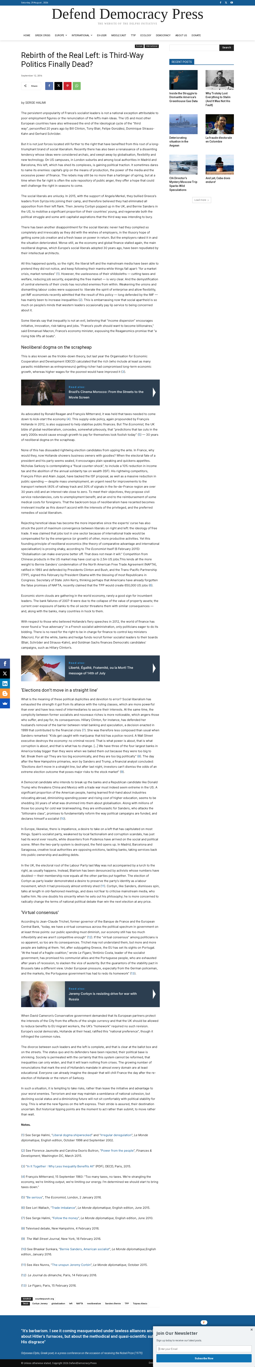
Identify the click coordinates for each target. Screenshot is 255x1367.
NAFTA (79, 1303)
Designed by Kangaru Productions (36, 27)
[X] (226, 3)
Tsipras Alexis (140, 1303)
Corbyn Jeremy (39, 1303)
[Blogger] (5, 693)
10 (62, 818)
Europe (139, 46)
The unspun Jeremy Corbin (71, 1265)
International (152, 46)
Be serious (34, 1197)
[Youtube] (231, 3)
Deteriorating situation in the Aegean (178, 141)
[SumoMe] (5, 703)
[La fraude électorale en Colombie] (220, 124)
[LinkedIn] (5, 683)
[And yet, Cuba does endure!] (220, 164)
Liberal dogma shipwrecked (72, 1135)
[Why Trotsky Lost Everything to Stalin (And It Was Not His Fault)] (220, 80)
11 (102, 886)
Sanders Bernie (113, 1303)
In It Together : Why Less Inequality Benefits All (60, 1166)
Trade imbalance (63, 1208)
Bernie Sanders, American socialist (84, 1249)
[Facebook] (220, 3)
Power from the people (117, 1150)
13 (132, 973)
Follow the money (65, 1218)
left (70, 1303)
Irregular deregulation (116, 1135)
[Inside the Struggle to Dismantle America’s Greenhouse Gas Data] (183, 80)
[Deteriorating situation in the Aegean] (183, 124)
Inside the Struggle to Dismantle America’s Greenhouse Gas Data (183, 97)
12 (89, 937)
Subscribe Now (204, 1358)
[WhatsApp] (77, 86)
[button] (204, 1333)
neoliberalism (94, 1303)
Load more (200, 200)
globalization (58, 1303)
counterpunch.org (44, 1299)
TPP (127, 1303)
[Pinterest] (68, 86)
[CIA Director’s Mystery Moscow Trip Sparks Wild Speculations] (183, 164)
